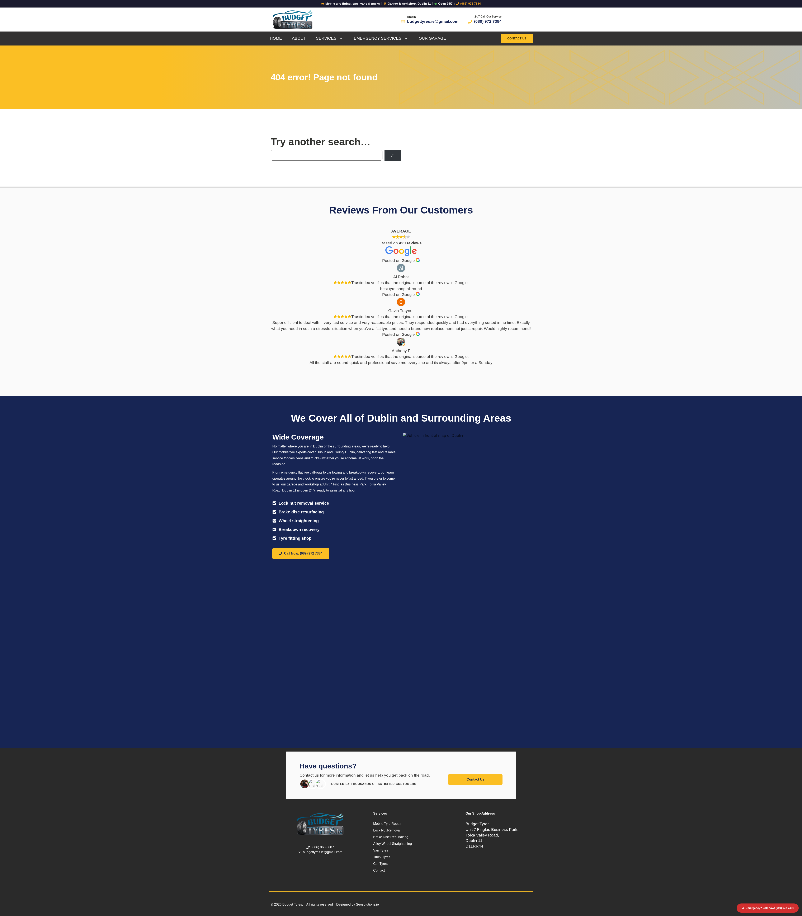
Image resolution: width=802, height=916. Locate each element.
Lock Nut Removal (387, 830)
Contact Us (516, 38)
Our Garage (432, 38)
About (299, 38)
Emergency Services (377, 38)
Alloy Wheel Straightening (392, 843)
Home (276, 38)
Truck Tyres (381, 857)
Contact (379, 870)
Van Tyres (380, 850)
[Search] (393, 155)
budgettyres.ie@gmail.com (432, 21)
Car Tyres (380, 863)
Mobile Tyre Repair (387, 823)
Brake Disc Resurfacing (390, 837)
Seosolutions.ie (367, 904)
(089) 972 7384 (470, 3)
